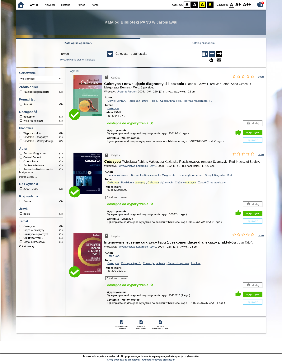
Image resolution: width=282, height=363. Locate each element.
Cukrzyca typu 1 (131, 263)
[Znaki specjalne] (219, 60)
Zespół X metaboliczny (212, 182)
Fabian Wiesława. (118, 175)
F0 (231, 4)
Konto (95, 4)
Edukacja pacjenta (154, 263)
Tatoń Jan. (113, 255)
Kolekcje (90, 59)
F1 (238, 4)
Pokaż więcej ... (28, 177)
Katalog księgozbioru (78, 42)
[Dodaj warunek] (212, 54)
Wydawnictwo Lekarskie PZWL (137, 165)
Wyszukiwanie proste (72, 59)
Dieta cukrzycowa (178, 263)
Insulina (195, 263)
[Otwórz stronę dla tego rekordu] (88, 98)
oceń (261, 76)
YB (202, 4)
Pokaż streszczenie (116, 197)
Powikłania (133, 182)
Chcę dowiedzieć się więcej (123, 359)
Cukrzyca (113, 108)
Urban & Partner (126, 91)
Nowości (50, 4)
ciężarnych (160, 182)
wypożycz (252, 132)
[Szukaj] (219, 54)
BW (194, 4)
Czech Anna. (171, 100)
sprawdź (253, 139)
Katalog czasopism (203, 42)
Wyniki (34, 4)
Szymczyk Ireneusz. (191, 175)
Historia (65, 4)
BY (210, 4)
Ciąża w (185, 182)
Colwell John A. (117, 100)
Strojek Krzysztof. (219, 175)
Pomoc (81, 4)
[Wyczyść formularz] (211, 60)
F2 (247, 4)
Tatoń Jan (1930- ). (143, 100)
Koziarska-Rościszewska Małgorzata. (154, 175)
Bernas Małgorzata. (198, 100)
